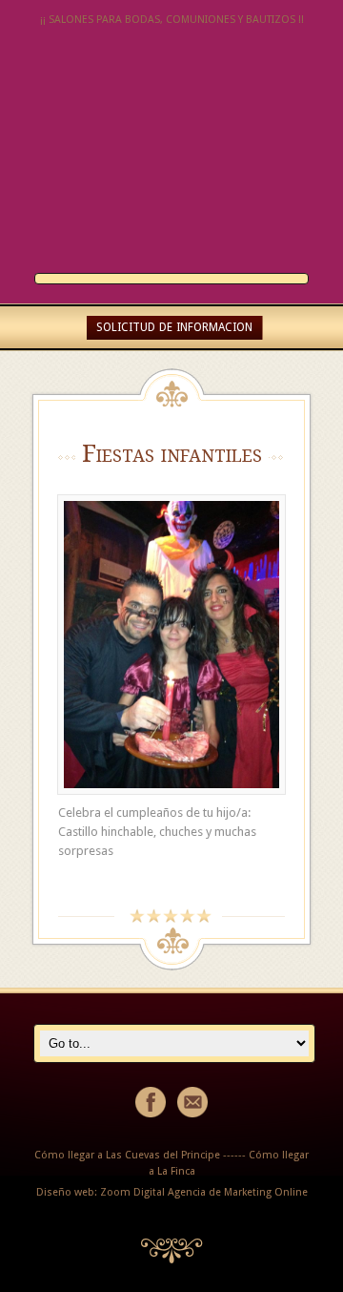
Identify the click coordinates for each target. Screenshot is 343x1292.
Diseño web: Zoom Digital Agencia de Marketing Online (172, 1192)
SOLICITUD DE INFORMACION (174, 327)
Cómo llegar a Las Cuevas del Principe (127, 1155)
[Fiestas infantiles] (171, 644)
